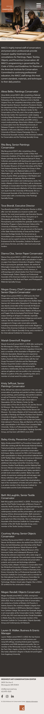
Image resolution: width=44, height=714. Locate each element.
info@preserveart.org (8, 689)
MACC (14, 6)
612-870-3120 (6, 691)
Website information (32, 701)
